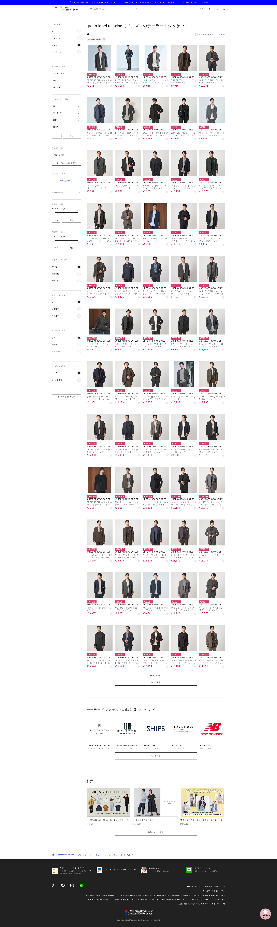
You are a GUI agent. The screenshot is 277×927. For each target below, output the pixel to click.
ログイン (201, 9)
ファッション (83, 855)
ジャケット (96, 855)
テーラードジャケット (113, 855)
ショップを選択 (64, 181)
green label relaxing (66, 855)
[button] (66, 31)
